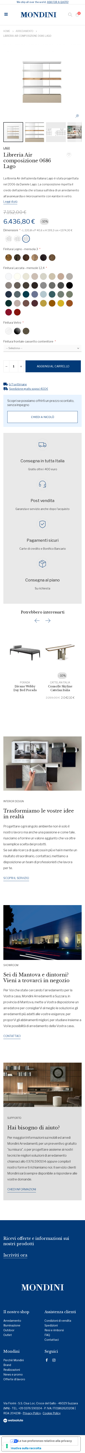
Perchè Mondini (13, 1360)
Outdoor (8, 1330)
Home (6, 31)
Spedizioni (51, 1325)
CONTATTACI (12, 1036)
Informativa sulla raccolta (23, 1448)
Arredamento (24, 31)
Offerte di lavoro (14, 1379)
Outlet (7, 1335)
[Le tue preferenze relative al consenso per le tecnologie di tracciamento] (7, 1446)
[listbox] (42, 239)
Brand (7, 1365)
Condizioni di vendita (57, 1320)
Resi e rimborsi (54, 1330)
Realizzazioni (11, 1369)
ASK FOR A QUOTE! (58, 2)
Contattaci (51, 1339)
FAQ (47, 1335)
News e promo (13, 1374)
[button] (78, 117)
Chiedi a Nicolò (42, 417)
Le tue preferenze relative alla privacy (45, 1441)
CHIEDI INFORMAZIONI (21, 1189)
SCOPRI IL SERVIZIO (16, 878)
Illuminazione (11, 1325)
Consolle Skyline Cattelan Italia (60, 688)
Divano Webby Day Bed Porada (25, 688)
